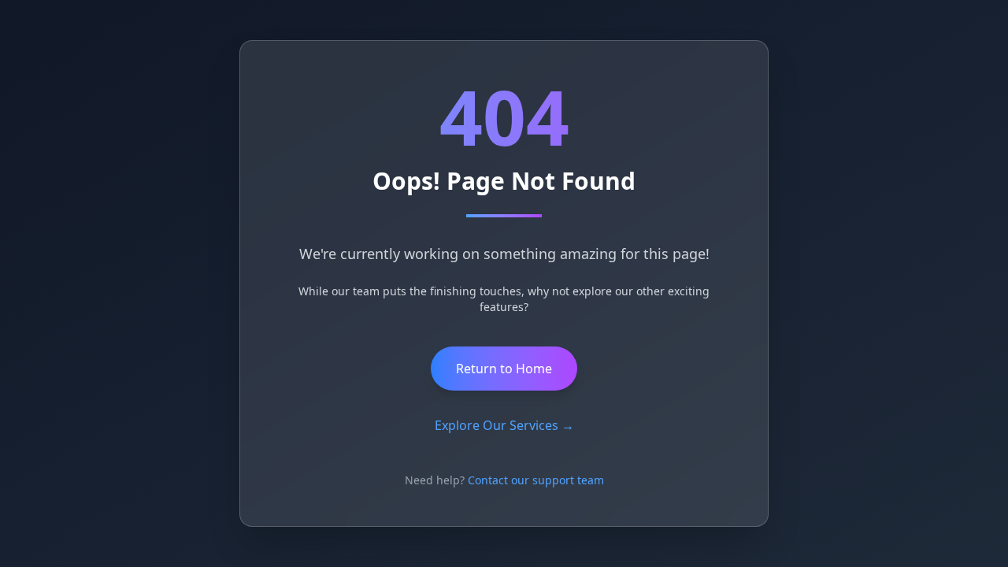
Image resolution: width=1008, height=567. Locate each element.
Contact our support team (536, 479)
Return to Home (504, 368)
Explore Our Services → (504, 425)
